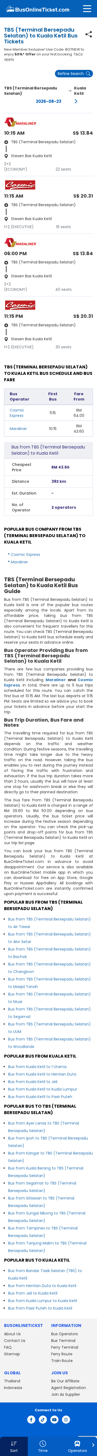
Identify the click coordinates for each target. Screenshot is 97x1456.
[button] (14, 1446)
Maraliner (18, 428)
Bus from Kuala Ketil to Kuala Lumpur (42, 1089)
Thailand (12, 1381)
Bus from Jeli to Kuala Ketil (32, 1293)
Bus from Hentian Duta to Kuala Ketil (42, 1285)
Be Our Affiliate (65, 1381)
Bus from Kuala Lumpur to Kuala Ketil (42, 1300)
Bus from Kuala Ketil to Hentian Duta (42, 1074)
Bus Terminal (63, 1340)
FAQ (8, 1347)
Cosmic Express (17, 413)
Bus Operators (64, 1334)
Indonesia (13, 1387)
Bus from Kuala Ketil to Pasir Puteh (40, 1096)
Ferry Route (61, 1354)
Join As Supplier (65, 1394)
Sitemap (12, 1354)
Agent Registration (68, 1387)
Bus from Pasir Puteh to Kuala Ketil (40, 1308)
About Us (12, 1334)
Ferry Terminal (64, 1347)
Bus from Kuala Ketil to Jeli (32, 1081)
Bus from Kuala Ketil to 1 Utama (37, 1066)
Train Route (62, 1360)
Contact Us (14, 1340)
